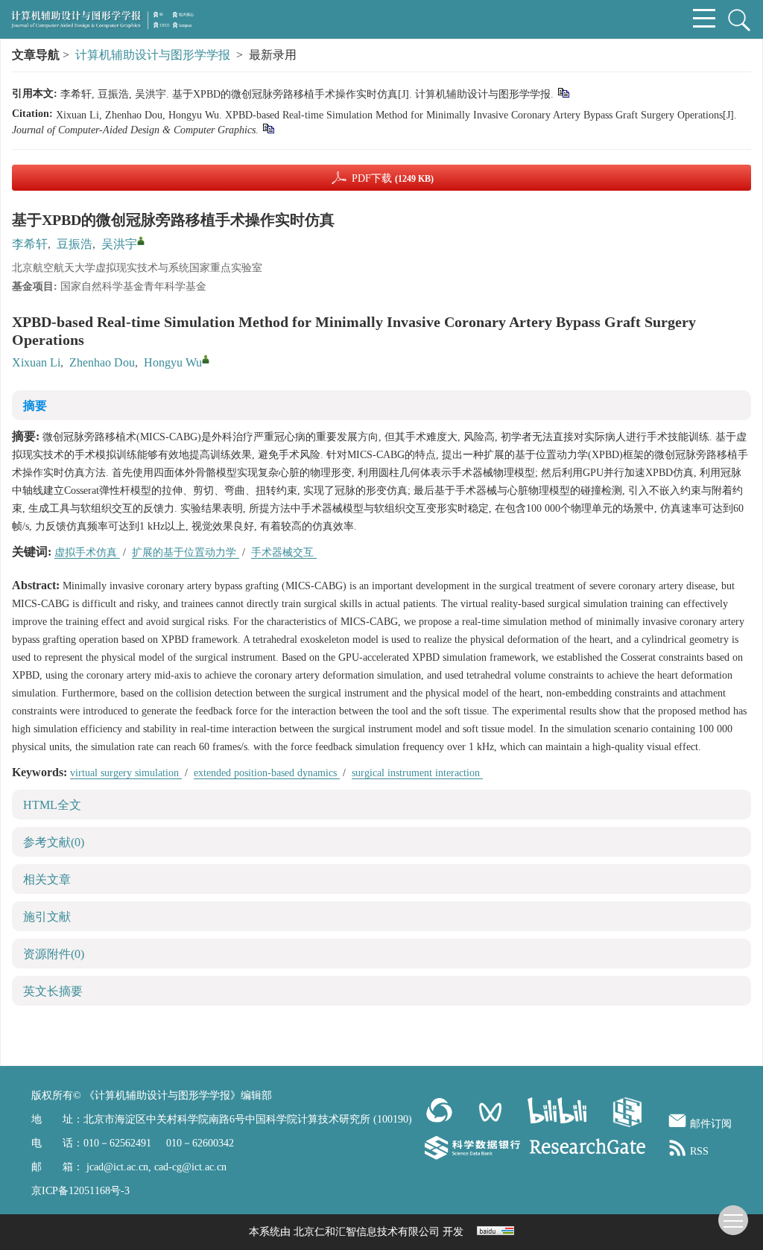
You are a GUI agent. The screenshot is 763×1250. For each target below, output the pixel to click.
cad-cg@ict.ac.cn (190, 1167)
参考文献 (53, 842)
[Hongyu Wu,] (205, 359)
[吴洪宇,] (141, 240)
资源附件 (53, 954)
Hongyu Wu (173, 362)
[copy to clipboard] (268, 127)
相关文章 (47, 879)
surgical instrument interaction (417, 772)
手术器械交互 (284, 552)
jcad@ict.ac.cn (117, 1167)
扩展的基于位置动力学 (185, 552)
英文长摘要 (53, 991)
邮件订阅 (711, 1123)
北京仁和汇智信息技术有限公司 (367, 1231)
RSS (699, 1151)
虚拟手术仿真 (87, 552)
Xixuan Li (36, 362)
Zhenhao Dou (102, 362)
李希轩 (30, 244)
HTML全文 (52, 805)
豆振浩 (74, 244)
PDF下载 (393, 178)
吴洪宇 (119, 244)
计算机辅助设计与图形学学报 (152, 54)
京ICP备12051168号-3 (80, 1190)
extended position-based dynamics (267, 772)
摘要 (35, 405)
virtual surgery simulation (126, 772)
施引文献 (47, 916)
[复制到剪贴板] (563, 92)
